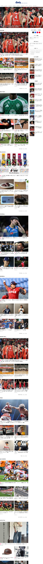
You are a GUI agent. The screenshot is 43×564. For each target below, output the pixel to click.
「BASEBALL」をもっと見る (23, 333)
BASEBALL (2, 276)
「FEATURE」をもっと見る (23, 88)
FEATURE (2, 30)
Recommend (2, 151)
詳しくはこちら (32, 45)
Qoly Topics (2, 91)
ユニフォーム (33, 50)
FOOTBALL (2, 214)
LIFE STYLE (2, 520)
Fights (1, 397)
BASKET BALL (3, 336)
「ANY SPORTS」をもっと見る (22, 517)
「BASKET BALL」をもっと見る (22, 394)
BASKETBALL (38, 52)
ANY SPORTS (3, 459)
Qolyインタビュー (38, 50)
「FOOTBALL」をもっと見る (23, 273)
